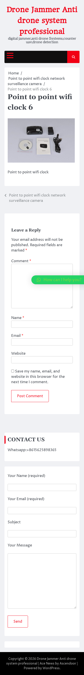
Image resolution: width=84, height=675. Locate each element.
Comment (21, 261)
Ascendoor (68, 663)
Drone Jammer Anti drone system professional (42, 20)
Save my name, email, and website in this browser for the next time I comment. (38, 377)
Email (17, 335)
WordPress (51, 668)
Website (18, 353)
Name (17, 317)
